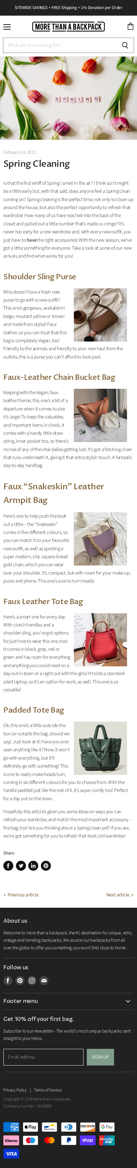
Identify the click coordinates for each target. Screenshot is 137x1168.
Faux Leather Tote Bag (43, 601)
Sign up (100, 1057)
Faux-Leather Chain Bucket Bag (59, 377)
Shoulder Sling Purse (39, 277)
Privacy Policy (15, 1090)
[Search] (125, 45)
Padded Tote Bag (33, 710)
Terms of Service (48, 1090)
